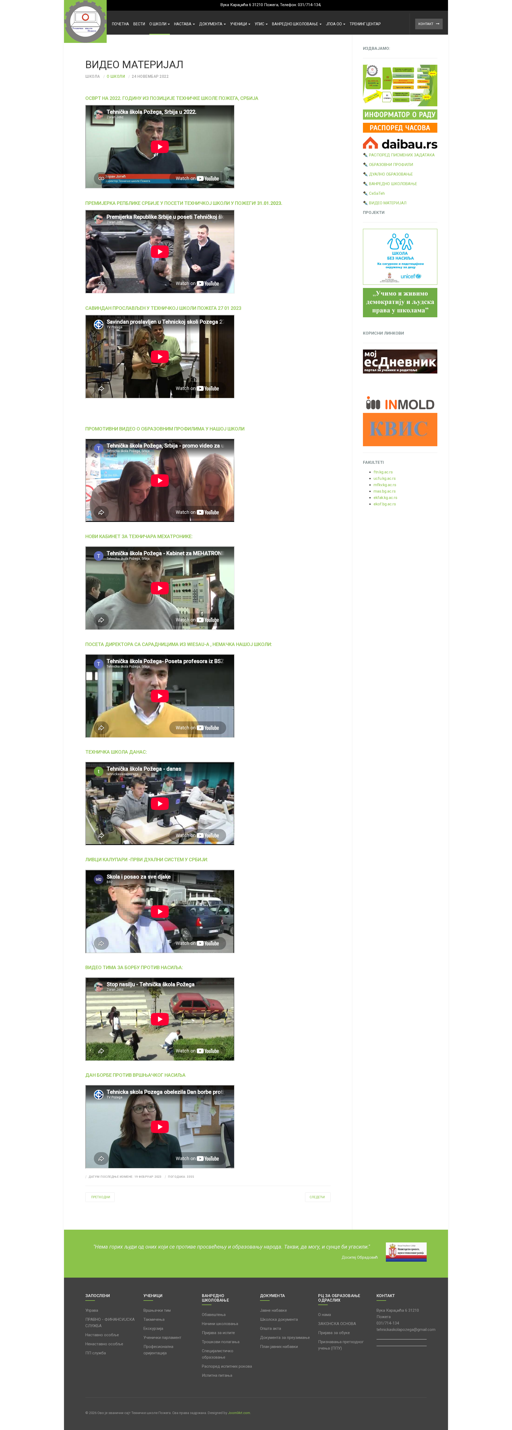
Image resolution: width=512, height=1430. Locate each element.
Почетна (120, 24)
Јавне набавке (273, 1310)
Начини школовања (220, 1323)
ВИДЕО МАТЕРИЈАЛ (134, 65)
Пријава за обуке (334, 1332)
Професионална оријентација (158, 1349)
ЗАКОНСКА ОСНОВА (337, 1323)
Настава (183, 24)
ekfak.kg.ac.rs (385, 497)
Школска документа (279, 1319)
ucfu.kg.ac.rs (385, 478)
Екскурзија (153, 1328)
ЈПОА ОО (334, 24)
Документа (211, 24)
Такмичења (154, 1319)
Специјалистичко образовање (217, 1354)
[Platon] (85, 21)
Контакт (425, 24)
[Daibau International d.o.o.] (400, 142)
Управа (91, 1310)
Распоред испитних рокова (227, 1366)
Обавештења (214, 1314)
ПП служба (95, 1353)
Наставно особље (102, 1334)
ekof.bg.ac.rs (385, 504)
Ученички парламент (162, 1337)
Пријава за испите (218, 1332)
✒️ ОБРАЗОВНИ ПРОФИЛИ (388, 164)
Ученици (239, 24)
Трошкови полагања (220, 1341)
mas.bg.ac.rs (385, 491)
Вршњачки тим (157, 1310)
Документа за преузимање (285, 1337)
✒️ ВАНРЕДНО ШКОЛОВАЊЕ (390, 183)
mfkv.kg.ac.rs (385, 484)
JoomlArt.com (239, 1413)
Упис (260, 24)
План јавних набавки (279, 1346)
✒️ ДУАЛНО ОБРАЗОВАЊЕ (388, 174)
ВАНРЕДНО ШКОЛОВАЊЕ (295, 24)
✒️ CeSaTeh (374, 193)
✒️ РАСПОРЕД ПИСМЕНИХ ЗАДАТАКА (399, 155)
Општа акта (270, 1328)
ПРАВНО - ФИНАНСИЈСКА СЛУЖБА (110, 1322)
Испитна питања (217, 1375)
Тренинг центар (365, 24)
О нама (324, 1314)
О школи (158, 24)
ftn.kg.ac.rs (383, 472)
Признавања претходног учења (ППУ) (341, 1345)
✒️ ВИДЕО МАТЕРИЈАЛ (384, 203)
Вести (139, 24)
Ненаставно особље (104, 1344)
